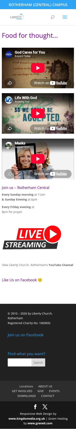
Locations (26, 386)
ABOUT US (45, 386)
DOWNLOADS (26, 396)
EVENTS (54, 391)
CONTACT (47, 396)
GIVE (40, 391)
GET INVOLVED (22, 391)
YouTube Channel (61, 265)
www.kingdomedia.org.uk (27, 418)
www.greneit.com (40, 423)
